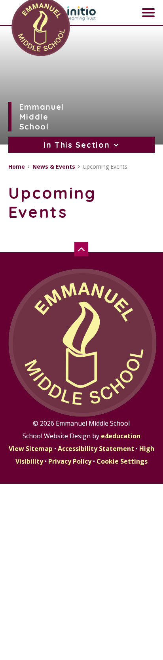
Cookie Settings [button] (122, 461)
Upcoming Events (105, 166)
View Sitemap (31, 448)
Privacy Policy (69, 461)
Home (16, 166)
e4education (120, 436)
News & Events (53, 166)
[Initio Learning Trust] (81, 13)
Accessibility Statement (96, 448)
